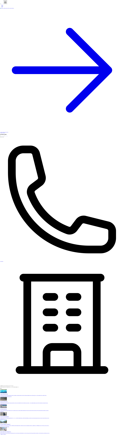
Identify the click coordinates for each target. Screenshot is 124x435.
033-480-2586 (1, 261)
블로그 (2, 6)
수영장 (2, 5)
